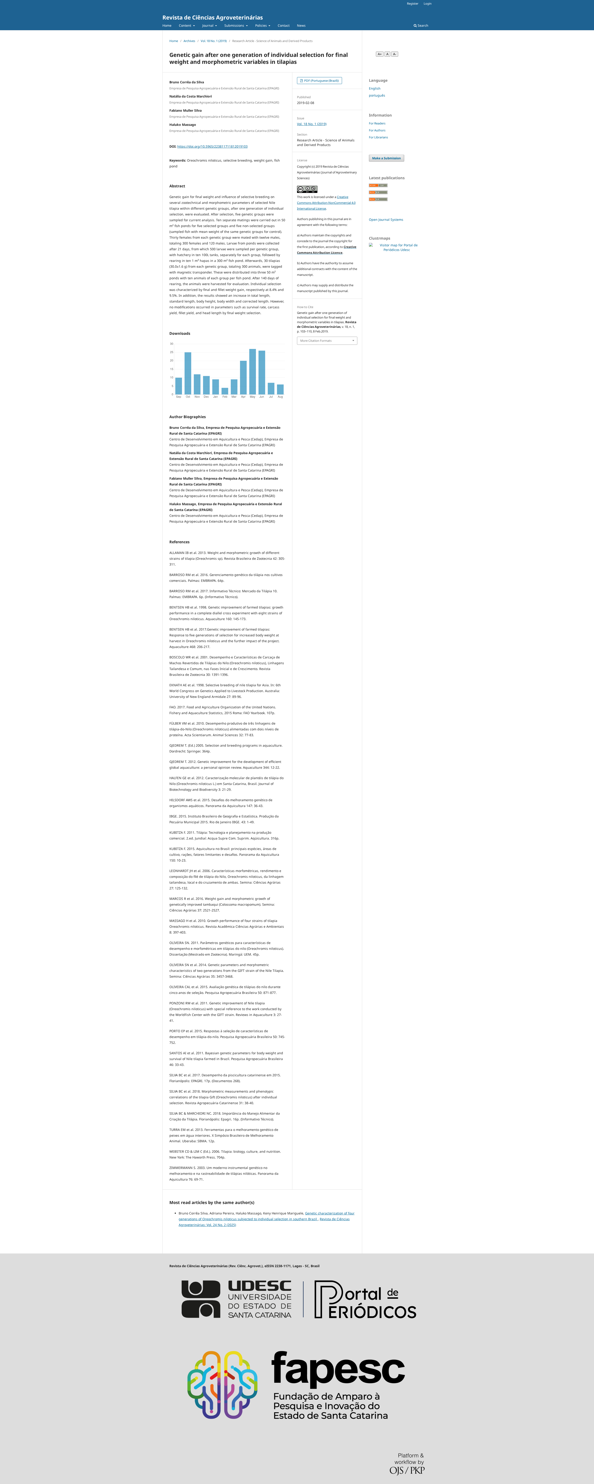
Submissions (234, 25)
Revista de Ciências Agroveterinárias (212, 17)
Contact (284, 25)
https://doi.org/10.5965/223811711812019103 (212, 146)
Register (412, 3)
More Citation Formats (316, 340)
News (301, 25)
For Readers (377, 123)
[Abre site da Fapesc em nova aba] (297, 1434)
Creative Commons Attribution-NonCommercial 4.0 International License (326, 203)
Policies (261, 25)
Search (422, 25)
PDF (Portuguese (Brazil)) (321, 80)
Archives (189, 41)
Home (166, 25)
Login (428, 3)
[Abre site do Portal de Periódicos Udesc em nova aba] (297, 1329)
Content (185, 25)
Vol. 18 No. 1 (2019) (214, 41)
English (375, 88)
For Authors (377, 130)
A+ (380, 54)
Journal (208, 25)
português (377, 95)
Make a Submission (386, 158)
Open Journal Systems (386, 219)
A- (394, 54)
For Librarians (378, 137)
